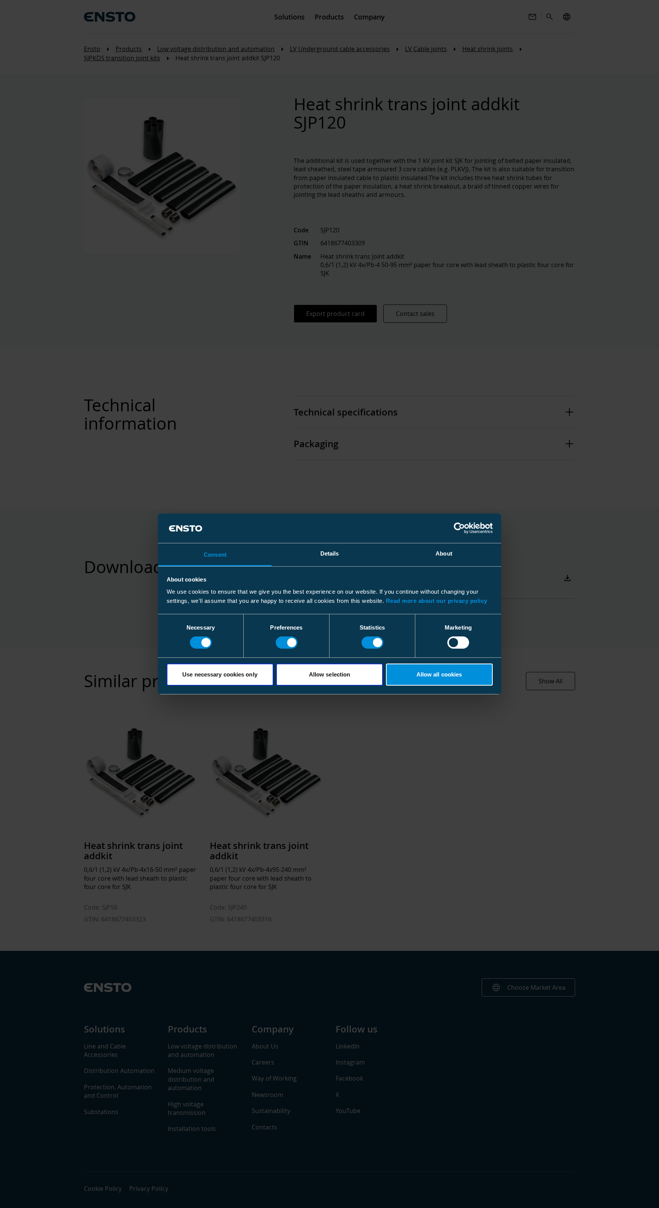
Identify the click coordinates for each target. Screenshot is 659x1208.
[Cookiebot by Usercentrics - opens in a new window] (459, 528)
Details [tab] (329, 553)
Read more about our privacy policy (436, 601)
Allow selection (329, 674)
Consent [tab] (215, 554)
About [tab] (444, 553)
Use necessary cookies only (219, 674)
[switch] (286, 642)
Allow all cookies (439, 674)
